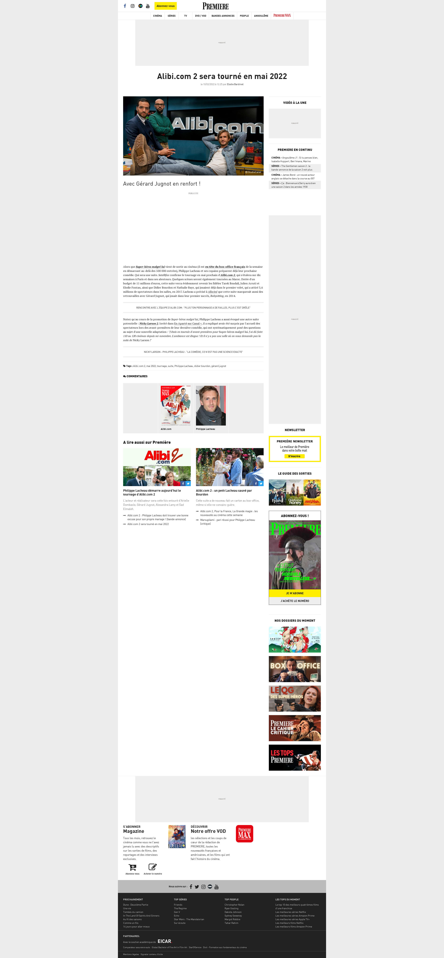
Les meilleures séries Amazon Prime (294, 915)
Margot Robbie (232, 919)
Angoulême (261, 15)
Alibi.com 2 (139, 365)
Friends (178, 904)
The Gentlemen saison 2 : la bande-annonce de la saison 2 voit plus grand (291, 168)
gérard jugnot (218, 365)
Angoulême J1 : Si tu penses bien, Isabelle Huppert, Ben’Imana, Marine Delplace (294, 160)
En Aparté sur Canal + (188, 323)
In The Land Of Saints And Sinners (141, 915)
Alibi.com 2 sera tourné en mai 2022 (148, 524)
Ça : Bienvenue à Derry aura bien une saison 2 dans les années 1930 (293, 185)
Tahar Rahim (231, 922)
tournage (162, 365)
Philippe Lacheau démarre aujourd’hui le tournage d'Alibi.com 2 (152, 492)
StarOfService (195, 947)
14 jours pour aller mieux (136, 926)
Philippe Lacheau (183, 365)
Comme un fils (130, 922)
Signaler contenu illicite (152, 954)
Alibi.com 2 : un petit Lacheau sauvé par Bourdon (224, 492)
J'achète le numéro (295, 601)
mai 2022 (151, 365)
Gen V (177, 911)
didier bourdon (202, 365)
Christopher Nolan (234, 904)
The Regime (180, 908)
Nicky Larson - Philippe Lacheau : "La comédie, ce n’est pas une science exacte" (193, 351)
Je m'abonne (295, 593)
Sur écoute (179, 922)
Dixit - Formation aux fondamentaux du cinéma (225, 947)
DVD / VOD (200, 15)
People (244, 15)
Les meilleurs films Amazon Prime (293, 926)
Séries (172, 15)
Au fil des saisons (132, 919)
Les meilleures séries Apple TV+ (292, 919)
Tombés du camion (133, 911)
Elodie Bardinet (235, 84)
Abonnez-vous (166, 6)
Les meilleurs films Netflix (289, 922)
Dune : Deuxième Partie (135, 904)
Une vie (127, 908)
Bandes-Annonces (223, 15)
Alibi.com (166, 428)
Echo (176, 915)
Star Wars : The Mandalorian (189, 919)
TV (185, 15)
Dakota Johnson (233, 911)
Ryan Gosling (231, 908)
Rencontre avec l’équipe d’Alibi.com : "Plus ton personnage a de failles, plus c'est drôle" (193, 307)
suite (170, 365)
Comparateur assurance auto (136, 947)
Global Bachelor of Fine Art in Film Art (169, 947)
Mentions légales (131, 954)
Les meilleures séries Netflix (290, 911)
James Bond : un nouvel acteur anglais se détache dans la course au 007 (293, 176)
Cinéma (157, 15)
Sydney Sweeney (233, 915)
